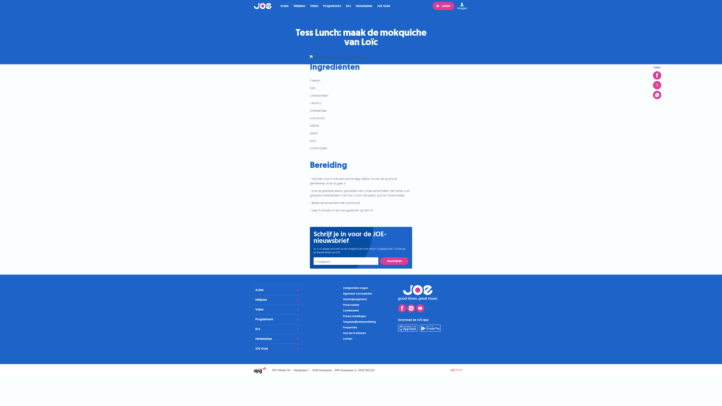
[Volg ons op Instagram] (411, 308)
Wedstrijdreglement (355, 299)
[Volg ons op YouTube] (420, 308)
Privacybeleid (351, 305)
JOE (263, 6)
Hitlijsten (299, 6)
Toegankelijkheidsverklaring (359, 321)
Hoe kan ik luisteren (354, 333)
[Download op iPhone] (408, 331)
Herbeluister (364, 6)
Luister (446, 6)
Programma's (332, 6)
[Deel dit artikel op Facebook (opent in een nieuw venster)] (657, 75)
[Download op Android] (430, 331)
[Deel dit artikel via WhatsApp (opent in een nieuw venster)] (657, 95)
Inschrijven (394, 261)
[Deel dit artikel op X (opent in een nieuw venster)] (657, 85)
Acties (284, 6)
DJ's (348, 6)
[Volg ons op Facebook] (402, 308)
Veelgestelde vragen (355, 288)
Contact (347, 338)
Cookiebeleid (351, 310)
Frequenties (350, 327)
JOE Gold (383, 6)
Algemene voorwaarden (357, 293)
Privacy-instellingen (354, 316)
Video (314, 6)
